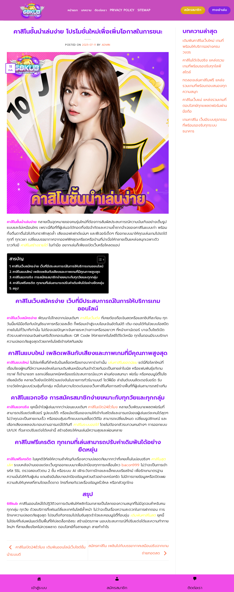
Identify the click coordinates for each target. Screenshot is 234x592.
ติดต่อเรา (101, 10)
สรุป (16, 288)
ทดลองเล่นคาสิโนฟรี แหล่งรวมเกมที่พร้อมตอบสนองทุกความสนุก (205, 86)
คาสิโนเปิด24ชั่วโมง (103, 407)
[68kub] (32, 10)
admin (106, 45)
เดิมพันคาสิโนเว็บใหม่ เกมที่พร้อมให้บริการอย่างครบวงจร (203, 46)
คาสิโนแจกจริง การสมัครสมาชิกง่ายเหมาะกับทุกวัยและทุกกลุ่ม (55, 277)
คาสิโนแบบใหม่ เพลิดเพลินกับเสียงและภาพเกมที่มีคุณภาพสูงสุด (56, 271)
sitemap (144, 10)
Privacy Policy (122, 10)
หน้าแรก (73, 10)
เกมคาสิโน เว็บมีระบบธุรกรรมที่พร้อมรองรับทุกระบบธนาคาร (205, 125)
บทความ (86, 10)
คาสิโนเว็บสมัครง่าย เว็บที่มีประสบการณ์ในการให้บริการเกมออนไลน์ (57, 266)
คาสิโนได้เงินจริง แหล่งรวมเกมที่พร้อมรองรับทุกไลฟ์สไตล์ (203, 66)
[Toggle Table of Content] (99, 259)
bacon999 (130, 465)
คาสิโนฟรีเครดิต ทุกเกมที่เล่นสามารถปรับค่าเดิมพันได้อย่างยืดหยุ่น (58, 282)
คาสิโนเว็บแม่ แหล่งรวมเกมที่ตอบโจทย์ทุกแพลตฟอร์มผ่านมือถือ (205, 105)
